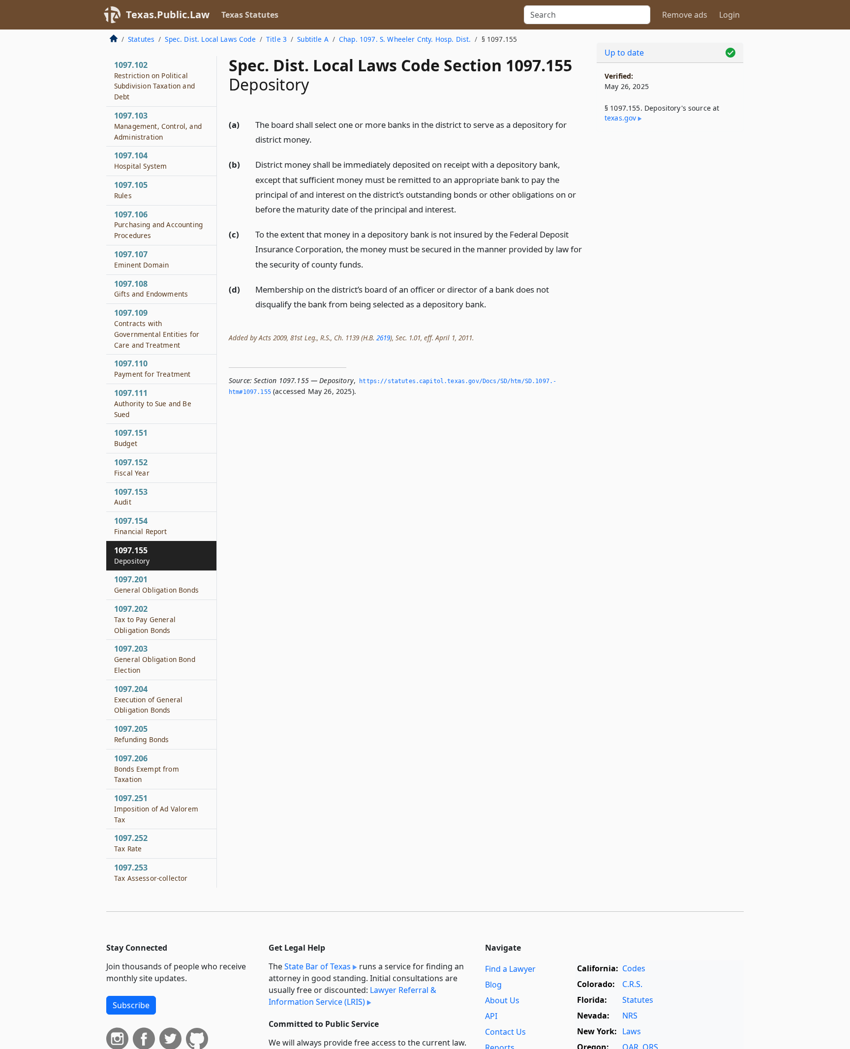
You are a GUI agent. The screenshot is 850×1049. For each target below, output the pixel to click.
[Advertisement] (670, 293)
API (491, 1016)
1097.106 (158, 224)
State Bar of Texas (317, 966)
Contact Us (505, 1031)
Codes (633, 968)
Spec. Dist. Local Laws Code (210, 39)
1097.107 (141, 259)
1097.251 (156, 808)
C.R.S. (632, 984)
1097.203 (154, 659)
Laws (631, 1031)
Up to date (624, 52)
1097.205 (141, 733)
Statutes (141, 39)
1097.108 (151, 288)
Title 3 (276, 39)
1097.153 (131, 496)
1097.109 (156, 328)
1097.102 (154, 80)
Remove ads (684, 14)
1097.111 (152, 403)
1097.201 (156, 584)
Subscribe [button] (131, 1005)
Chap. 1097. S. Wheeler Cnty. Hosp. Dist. (405, 39)
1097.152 (132, 467)
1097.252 (131, 843)
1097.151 (131, 437)
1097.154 (140, 525)
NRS (630, 1015)
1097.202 (145, 619)
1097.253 (151, 872)
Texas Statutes (249, 14)
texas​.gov (620, 117)
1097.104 (140, 160)
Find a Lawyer (510, 968)
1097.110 (152, 368)
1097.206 (146, 768)
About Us (502, 1000)
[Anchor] (317, 139)
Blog (493, 984)
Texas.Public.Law (168, 14)
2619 (383, 337)
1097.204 (148, 699)
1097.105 (131, 190)
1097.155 (132, 555)
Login (729, 14)
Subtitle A (313, 39)
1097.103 (158, 126)
